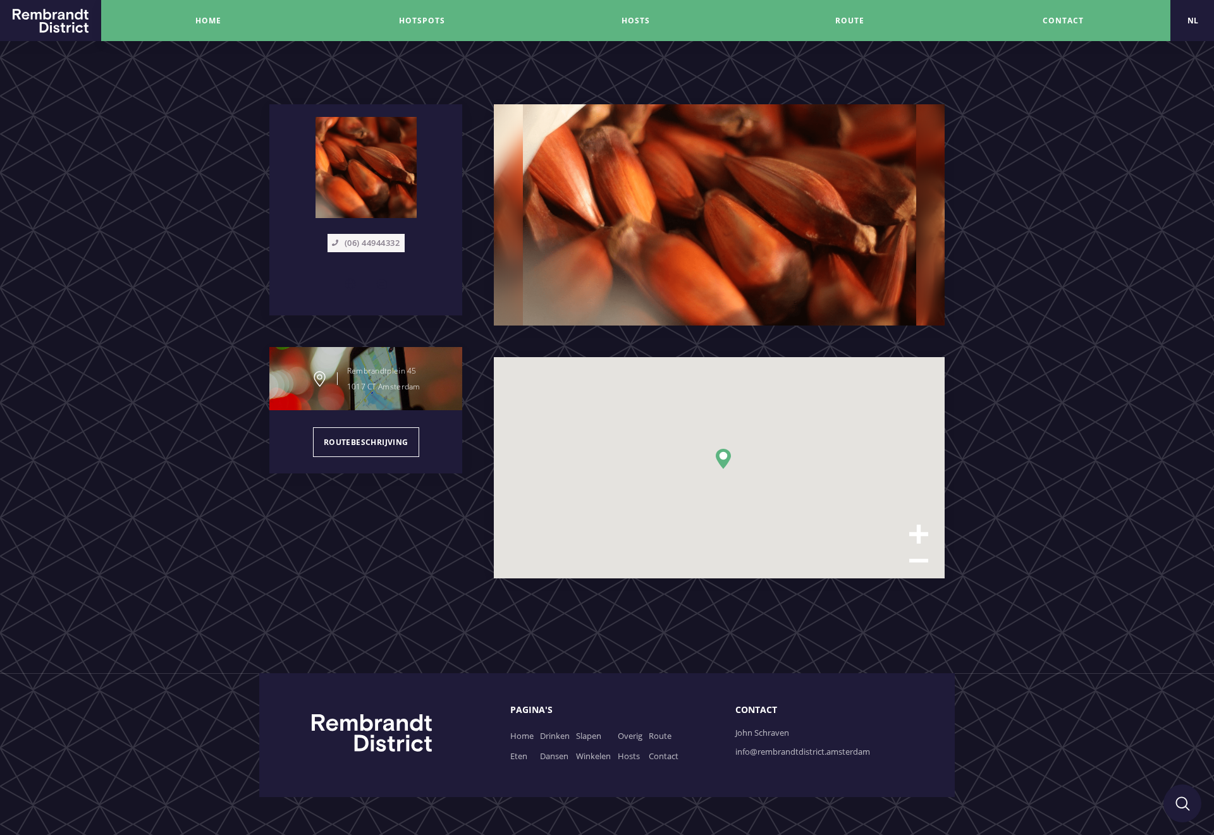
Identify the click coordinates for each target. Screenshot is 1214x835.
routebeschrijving (366, 442)
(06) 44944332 (372, 242)
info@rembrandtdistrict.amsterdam (802, 751)
